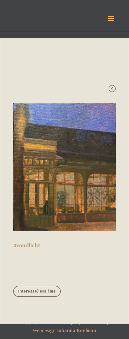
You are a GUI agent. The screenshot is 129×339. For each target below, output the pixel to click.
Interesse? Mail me (37, 291)
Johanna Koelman (76, 330)
